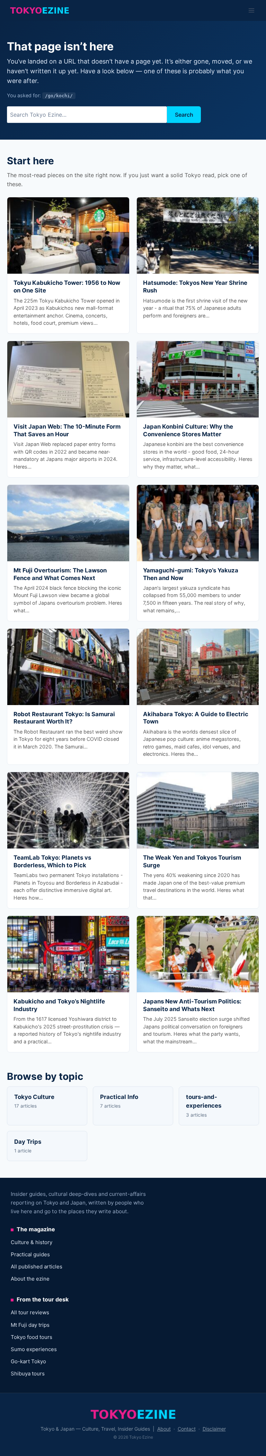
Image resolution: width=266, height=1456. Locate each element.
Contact (187, 1429)
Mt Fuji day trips (30, 1325)
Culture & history (31, 1242)
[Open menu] (251, 10)
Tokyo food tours (31, 1337)
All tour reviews (30, 1312)
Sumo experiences (34, 1349)
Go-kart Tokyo (28, 1361)
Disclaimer (214, 1429)
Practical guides (30, 1254)
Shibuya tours (28, 1373)
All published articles (36, 1266)
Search (184, 114)
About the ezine (30, 1278)
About (164, 1429)
